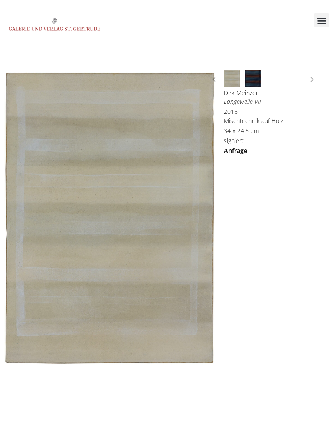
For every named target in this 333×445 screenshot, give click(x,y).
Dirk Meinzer (241, 93)
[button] (321, 20)
